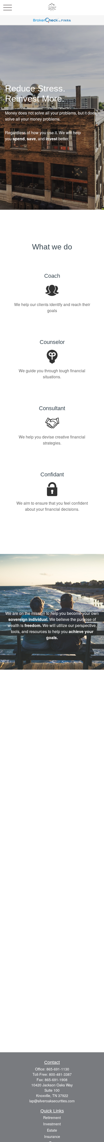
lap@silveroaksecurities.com (52, 1100)
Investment (52, 1123)
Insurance (52, 1136)
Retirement (52, 1117)
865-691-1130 (57, 1068)
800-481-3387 (60, 1074)
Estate (52, 1130)
